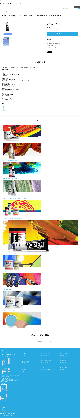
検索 (79, 8)
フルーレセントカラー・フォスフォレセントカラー (26, 362)
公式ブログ (62, 364)
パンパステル (24, 369)
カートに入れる (63, 33)
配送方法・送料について (64, 353)
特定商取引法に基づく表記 (64, 357)
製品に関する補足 (63, 360)
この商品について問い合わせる (53, 47)
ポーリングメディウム (45, 365)
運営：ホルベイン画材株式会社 (65, 371)
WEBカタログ (62, 365)
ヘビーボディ (24, 353)
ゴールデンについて (63, 362)
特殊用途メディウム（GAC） (46, 360)
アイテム (77, 6)
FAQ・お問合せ (62, 369)
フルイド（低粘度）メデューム (46, 357)
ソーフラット (24, 366)
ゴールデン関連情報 (63, 367)
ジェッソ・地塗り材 (44, 362)
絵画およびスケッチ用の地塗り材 (46, 364)
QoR (23, 367)
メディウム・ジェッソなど (44, 353)
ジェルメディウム (44, 355)
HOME (5, 11)
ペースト (42, 358)
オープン (23, 364)
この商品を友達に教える (51, 45)
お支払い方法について (64, 355)
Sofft (24, 371)
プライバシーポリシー (64, 358)
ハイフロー (24, 357)
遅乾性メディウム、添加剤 (45, 369)
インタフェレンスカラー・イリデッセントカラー (26, 359)
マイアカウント (69, 6)
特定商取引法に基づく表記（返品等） (54, 43)
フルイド (23, 355)
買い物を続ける (50, 49)
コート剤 (42, 367)
